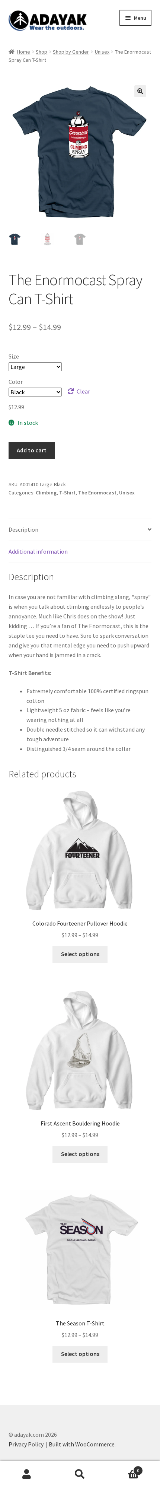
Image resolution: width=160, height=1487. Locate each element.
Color (16, 381)
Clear (83, 391)
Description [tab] (23, 529)
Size (14, 356)
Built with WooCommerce (82, 1444)
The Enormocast (97, 492)
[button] (140, 91)
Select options (80, 954)
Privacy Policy (26, 1444)
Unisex (102, 51)
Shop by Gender (71, 51)
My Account (26, 1474)
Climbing (46, 492)
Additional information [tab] (38, 551)
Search (79, 1474)
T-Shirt (67, 492)
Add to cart (32, 450)
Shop (41, 51)
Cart (123, 1467)
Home (23, 51)
